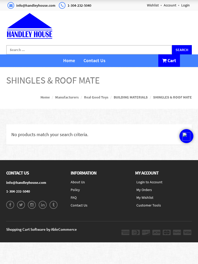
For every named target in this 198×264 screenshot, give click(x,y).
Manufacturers (67, 97)
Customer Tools (148, 205)
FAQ (74, 197)
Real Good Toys (96, 97)
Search (182, 49)
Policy (75, 189)
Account (170, 5)
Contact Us (94, 60)
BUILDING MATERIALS (131, 97)
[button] (186, 136)
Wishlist (153, 5)
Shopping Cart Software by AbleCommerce (41, 229)
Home (69, 60)
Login (185, 5)
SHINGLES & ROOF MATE (172, 97)
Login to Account (149, 182)
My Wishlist (144, 197)
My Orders (144, 189)
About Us (78, 182)
